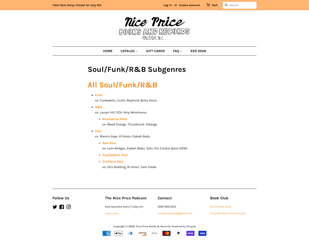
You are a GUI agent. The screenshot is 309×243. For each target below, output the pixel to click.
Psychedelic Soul (115, 155)
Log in (168, 5)
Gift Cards (155, 51)
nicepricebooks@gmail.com (175, 213)
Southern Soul (113, 161)
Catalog (128, 51)
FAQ (176, 51)
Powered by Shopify (184, 226)
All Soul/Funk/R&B (122, 84)
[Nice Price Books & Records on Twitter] (55, 207)
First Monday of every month (228, 213)
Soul (98, 131)
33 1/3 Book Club (220, 206)
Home (107, 51)
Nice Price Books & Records (153, 226)
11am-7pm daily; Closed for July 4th (77, 5)
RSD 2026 (198, 51)
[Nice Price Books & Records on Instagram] (68, 207)
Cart (215, 5)
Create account (189, 5)
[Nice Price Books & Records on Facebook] (61, 207)
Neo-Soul (109, 143)
